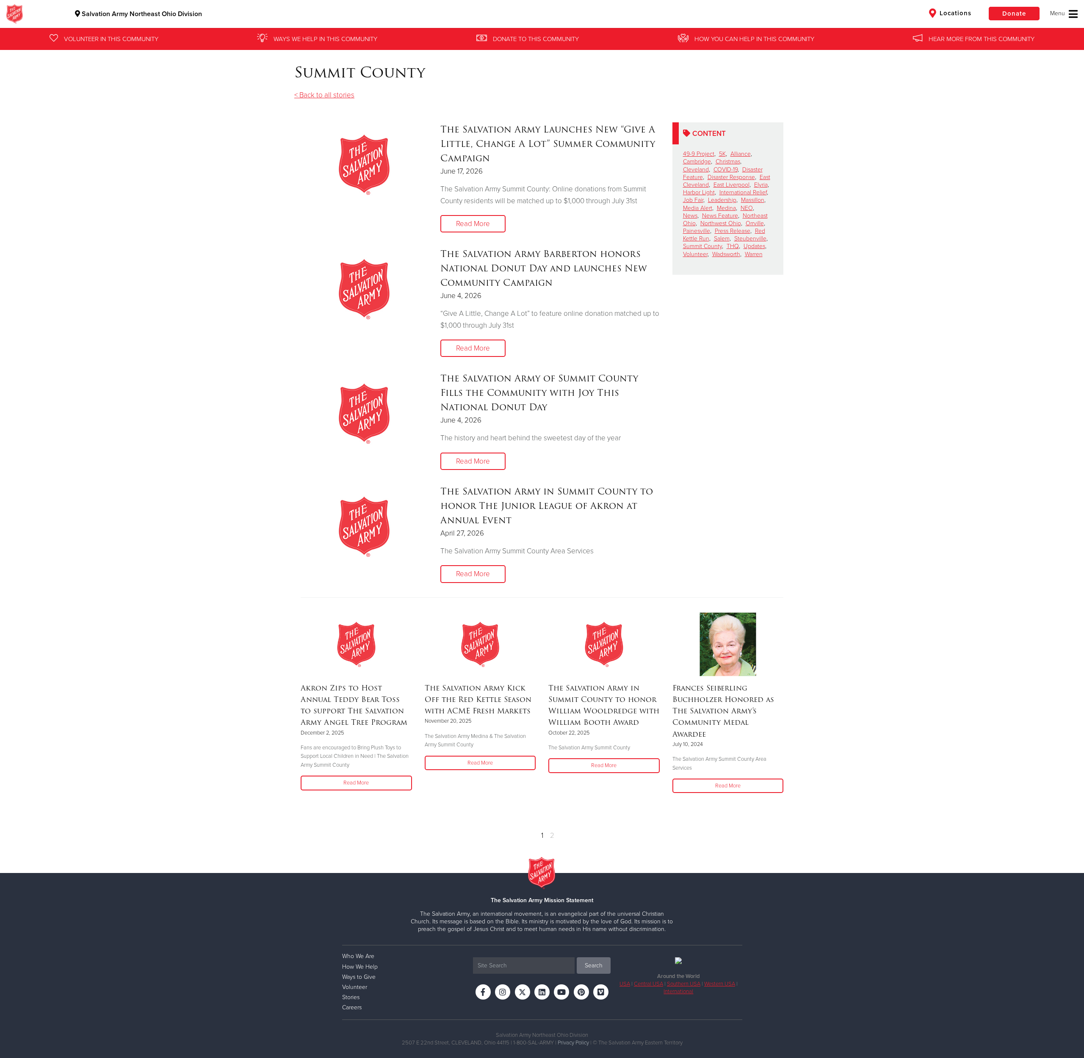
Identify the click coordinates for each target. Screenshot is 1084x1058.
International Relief (743, 192)
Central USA (648, 984)
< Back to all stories (324, 95)
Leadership (722, 200)
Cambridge (697, 161)
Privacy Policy (573, 1042)
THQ (733, 246)
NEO (747, 208)
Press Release (732, 231)
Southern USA (683, 984)
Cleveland (696, 169)
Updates (754, 246)
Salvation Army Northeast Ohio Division (141, 14)
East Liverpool (731, 184)
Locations (954, 13)
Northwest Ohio (720, 223)
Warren (754, 254)
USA (624, 984)
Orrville (755, 223)
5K (722, 153)
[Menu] (1064, 14)
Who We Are (358, 956)
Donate (1014, 13)
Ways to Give (359, 977)
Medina (726, 208)
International (678, 991)
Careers (352, 1007)
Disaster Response (731, 177)
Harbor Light (699, 192)
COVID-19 (725, 169)
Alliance (740, 153)
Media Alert (697, 208)
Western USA (719, 984)
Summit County (702, 246)
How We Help (360, 966)
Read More (473, 223)
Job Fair (693, 200)
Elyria (761, 184)
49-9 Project (698, 153)
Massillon (752, 200)
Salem (722, 238)
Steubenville (750, 238)
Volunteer (695, 254)
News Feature (720, 215)
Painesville (696, 231)
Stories (350, 997)
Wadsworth (726, 254)
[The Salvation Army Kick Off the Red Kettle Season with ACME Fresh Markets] (480, 644)
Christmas (728, 161)
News (690, 215)
